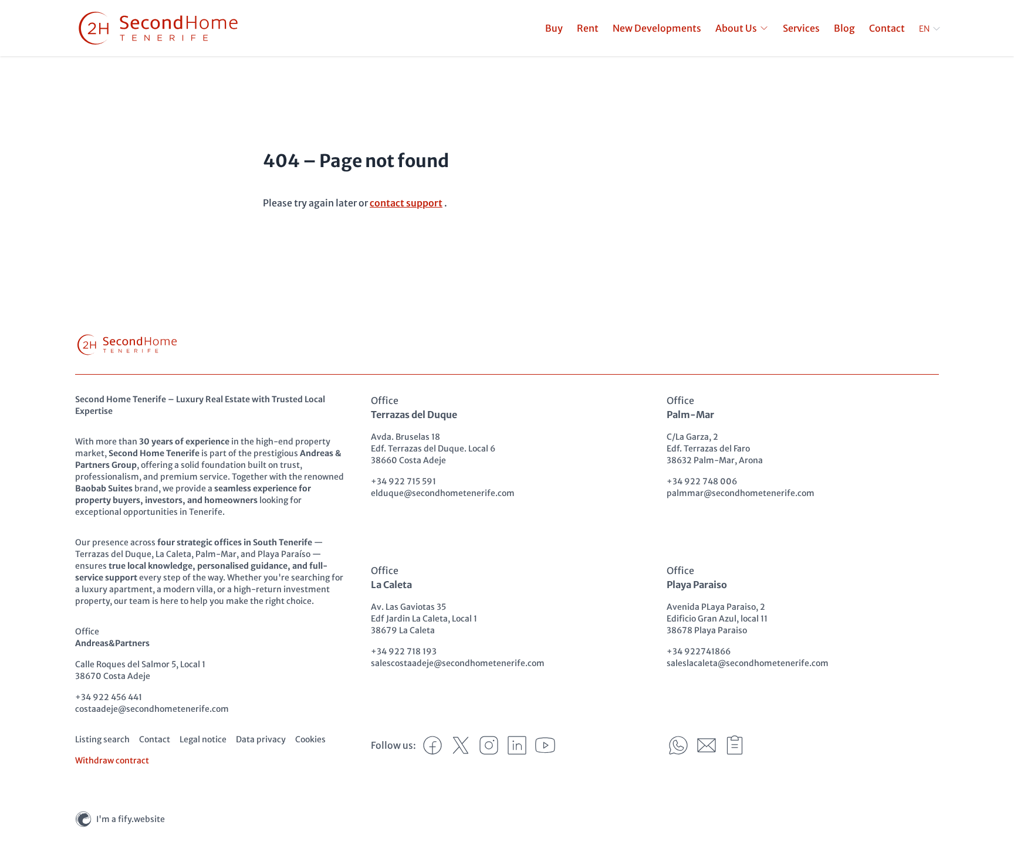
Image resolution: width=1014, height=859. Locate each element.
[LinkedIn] (517, 745)
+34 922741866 (699, 651)
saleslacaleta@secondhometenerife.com (748, 663)
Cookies (310, 739)
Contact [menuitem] (887, 28)
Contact (154, 739)
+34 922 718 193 (404, 651)
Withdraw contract (112, 760)
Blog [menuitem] (844, 28)
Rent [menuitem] (588, 28)
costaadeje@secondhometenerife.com (152, 709)
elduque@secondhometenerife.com (443, 493)
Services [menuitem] (801, 28)
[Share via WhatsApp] (678, 745)
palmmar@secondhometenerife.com (740, 493)
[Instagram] (489, 745)
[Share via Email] (706, 745)
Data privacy (261, 739)
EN (924, 28)
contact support (406, 203)
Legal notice (203, 739)
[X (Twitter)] (460, 745)
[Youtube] (545, 745)
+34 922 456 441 (108, 697)
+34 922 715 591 (403, 481)
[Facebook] (432, 745)
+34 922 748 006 (702, 481)
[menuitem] (742, 28)
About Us (736, 28)
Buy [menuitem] (554, 28)
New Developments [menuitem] (657, 28)
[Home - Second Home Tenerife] (158, 28)
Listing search (102, 739)
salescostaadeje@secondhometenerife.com (458, 663)
